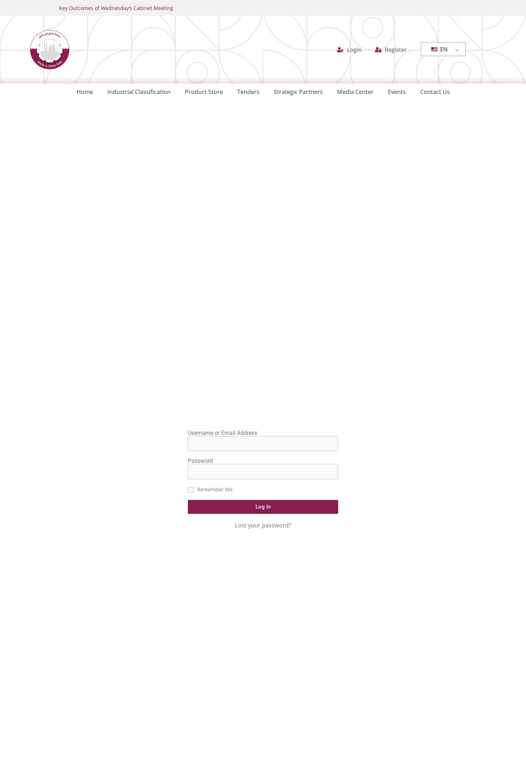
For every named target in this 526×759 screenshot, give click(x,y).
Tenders (248, 92)
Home (85, 92)
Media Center (355, 92)
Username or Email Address (222, 433)
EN (443, 49)
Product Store (204, 92)
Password (200, 461)
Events (397, 92)
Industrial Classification (139, 92)
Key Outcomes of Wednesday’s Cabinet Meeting (116, 8)
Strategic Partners (298, 92)
